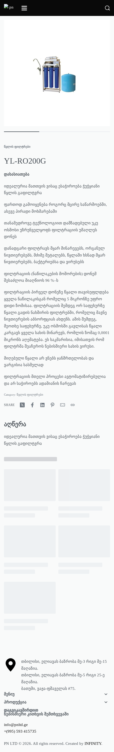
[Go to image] (21, 131)
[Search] (107, 8)
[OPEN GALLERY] (57, 73)
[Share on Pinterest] (52, 405)
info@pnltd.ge (16, 725)
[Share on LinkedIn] (42, 405)
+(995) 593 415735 (20, 731)
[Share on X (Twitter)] (22, 405)
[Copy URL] (72, 405)
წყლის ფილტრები (17, 146)
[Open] (24, 8)
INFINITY (93, 743)
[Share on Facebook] (32, 405)
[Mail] (62, 405)
